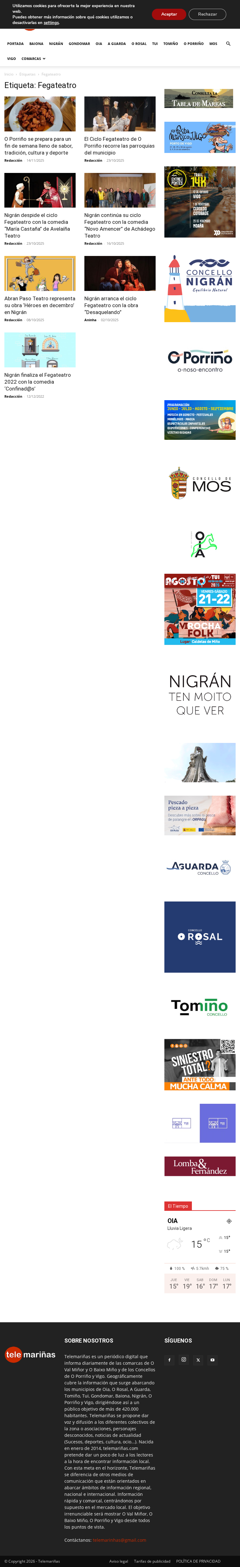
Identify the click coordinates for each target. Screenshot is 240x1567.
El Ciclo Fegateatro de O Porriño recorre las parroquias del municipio (119, 146)
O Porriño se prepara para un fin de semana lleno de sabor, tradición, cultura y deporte (38, 146)
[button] (228, 44)
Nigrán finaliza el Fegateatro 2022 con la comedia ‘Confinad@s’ (37, 382)
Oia (99, 43)
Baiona (36, 43)
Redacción (13, 160)
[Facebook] (169, 1360)
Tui (155, 43)
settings (51, 23)
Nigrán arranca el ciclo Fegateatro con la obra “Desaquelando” (111, 305)
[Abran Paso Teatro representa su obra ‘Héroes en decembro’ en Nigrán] (40, 273)
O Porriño (194, 43)
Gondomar (79, 43)
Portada (15, 43)
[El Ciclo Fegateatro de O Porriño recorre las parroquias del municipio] (120, 113)
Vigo (11, 58)
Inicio (8, 74)
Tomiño (170, 43)
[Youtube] (213, 1360)
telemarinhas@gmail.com (119, 1540)
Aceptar (169, 14)
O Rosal (139, 43)
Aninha (90, 319)
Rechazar (207, 14)
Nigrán (56, 43)
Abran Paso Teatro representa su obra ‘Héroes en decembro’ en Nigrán (39, 305)
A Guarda (117, 43)
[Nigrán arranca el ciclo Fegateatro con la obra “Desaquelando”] (120, 273)
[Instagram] (184, 1360)
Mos (213, 43)
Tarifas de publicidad (152, 1561)
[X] (198, 1360)
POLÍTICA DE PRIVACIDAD (198, 1561)
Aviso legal (118, 1561)
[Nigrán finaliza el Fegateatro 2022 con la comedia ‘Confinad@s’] (40, 349)
